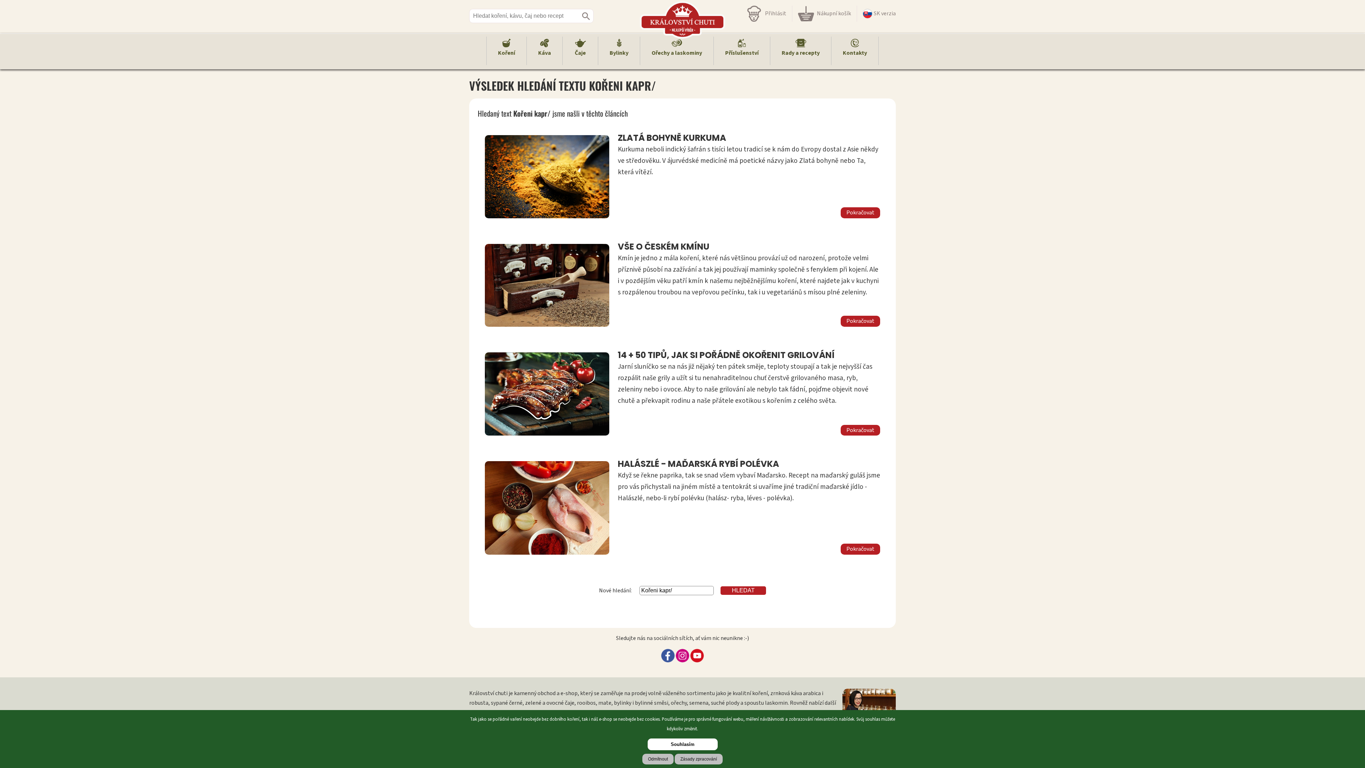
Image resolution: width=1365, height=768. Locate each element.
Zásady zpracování (698, 759)
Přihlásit (775, 13)
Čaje (580, 53)
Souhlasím (683, 744)
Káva (544, 53)
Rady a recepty (801, 53)
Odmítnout (658, 759)
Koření (506, 53)
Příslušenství (742, 53)
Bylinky (619, 53)
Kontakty (855, 53)
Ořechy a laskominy (677, 53)
